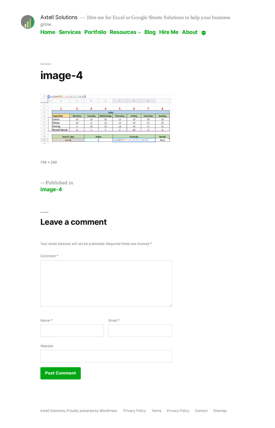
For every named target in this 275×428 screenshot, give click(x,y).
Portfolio (95, 32)
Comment (49, 256)
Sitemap (220, 411)
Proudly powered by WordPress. (93, 411)
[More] (203, 32)
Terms (156, 411)
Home (47, 32)
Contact (201, 411)
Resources (123, 32)
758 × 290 (48, 162)
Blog (150, 32)
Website (46, 346)
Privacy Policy (134, 411)
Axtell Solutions (58, 17)
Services (70, 32)
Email (114, 320)
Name (46, 320)
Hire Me (169, 32)
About (190, 32)
